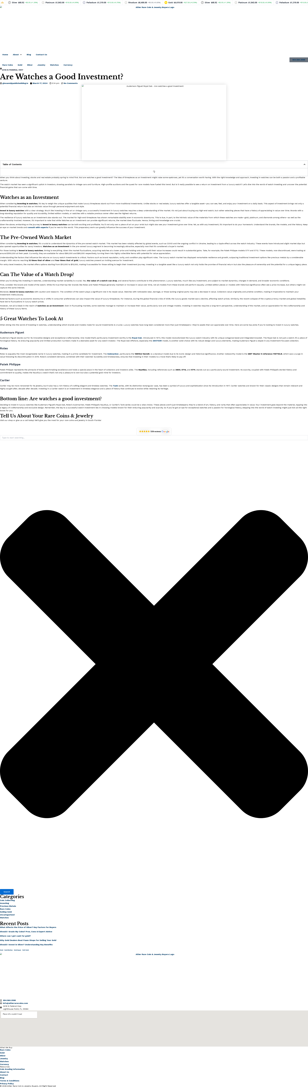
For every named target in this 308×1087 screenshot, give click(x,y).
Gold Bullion (8, 950)
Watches (54, 65)
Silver (30, 65)
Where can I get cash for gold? (15, 936)
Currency (68, 65)
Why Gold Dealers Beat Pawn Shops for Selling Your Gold (28, 940)
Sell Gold (25, 950)
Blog (29, 54)
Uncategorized (7, 915)
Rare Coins (7, 65)
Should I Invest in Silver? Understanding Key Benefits (26, 944)
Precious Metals (8, 906)
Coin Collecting (7, 900)
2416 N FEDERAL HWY (12, 70)
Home (5, 54)
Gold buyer (17, 950)
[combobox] (154, 437)
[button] (304, 164)
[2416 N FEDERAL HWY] (1, 69)
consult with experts (38, 227)
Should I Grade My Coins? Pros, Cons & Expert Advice (26, 931)
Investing (4, 903)
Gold (20, 65)
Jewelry (41, 65)
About (16, 54)
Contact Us (41, 54)
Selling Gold (6, 912)
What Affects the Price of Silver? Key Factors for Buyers (28, 927)
